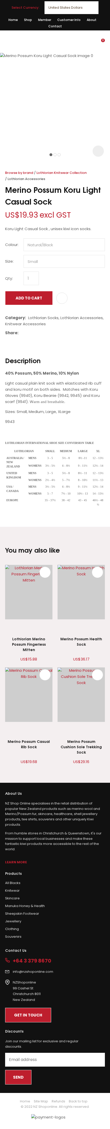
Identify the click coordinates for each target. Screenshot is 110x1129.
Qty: (9, 278)
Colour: (11, 244)
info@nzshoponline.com (33, 971)
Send (18, 1077)
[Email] (36, 332)
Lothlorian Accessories (26, 179)
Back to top (78, 1101)
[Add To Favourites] (62, 298)
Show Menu (8, 41)
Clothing (12, 929)
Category (15, 317)
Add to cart (29, 298)
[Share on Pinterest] (44, 332)
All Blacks (12, 883)
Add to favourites (45, 572)
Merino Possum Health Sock (81, 641)
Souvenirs (13, 936)
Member (44, 20)
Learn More (16, 862)
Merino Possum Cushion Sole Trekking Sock (81, 747)
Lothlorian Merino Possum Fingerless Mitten (29, 644)
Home (13, 20)
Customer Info (69, 20)
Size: (9, 261)
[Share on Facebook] (22, 332)
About (91, 20)
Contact (55, 26)
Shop (28, 20)
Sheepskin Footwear (22, 913)
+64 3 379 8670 (32, 961)
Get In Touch (28, 1015)
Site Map (41, 1101)
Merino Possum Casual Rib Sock (29, 744)
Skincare (12, 898)
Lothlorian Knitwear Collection (62, 173)
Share (11, 333)
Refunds (58, 1101)
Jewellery (13, 921)
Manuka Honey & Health (25, 906)
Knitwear (12, 890)
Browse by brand (19, 173)
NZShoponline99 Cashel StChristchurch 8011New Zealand (27, 991)
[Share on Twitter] (28, 333)
